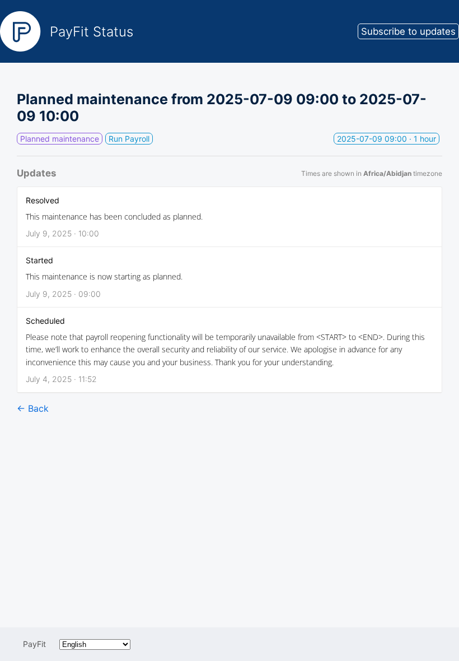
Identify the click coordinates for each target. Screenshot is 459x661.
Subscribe (408, 31)
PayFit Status (91, 32)
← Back (33, 408)
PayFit (34, 644)
